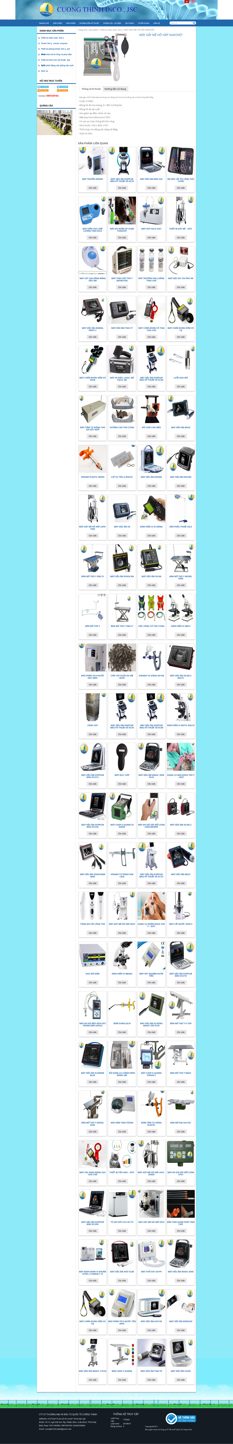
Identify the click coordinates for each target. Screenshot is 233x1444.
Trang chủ (44, 23)
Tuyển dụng (143, 23)
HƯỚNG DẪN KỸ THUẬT (89, 23)
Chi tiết (93, 187)
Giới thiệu (57, 23)
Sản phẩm (70, 23)
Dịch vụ (44, 71)
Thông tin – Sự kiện (112, 23)
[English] (193, 1)
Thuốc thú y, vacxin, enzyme (54, 43)
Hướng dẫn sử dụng (115, 88)
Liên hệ (156, 23)
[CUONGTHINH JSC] (116, 9)
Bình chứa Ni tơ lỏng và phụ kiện (56, 54)
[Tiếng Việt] (186, 1)
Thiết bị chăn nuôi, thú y (52, 38)
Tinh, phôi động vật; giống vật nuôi (57, 65)
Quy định (129, 23)
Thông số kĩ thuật (91, 88)
